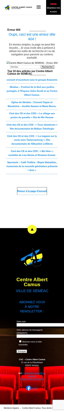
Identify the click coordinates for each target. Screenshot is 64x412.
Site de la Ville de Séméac (32, 379)
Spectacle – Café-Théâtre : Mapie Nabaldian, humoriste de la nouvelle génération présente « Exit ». (32, 166)
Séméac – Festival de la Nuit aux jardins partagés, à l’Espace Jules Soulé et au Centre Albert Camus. (32, 91)
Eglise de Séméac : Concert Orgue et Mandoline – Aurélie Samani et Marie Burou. (32, 104)
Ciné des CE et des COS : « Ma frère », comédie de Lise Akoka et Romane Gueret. (32, 153)
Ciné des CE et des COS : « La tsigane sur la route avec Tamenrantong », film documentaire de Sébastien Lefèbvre (32, 140)
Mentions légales (11, 408)
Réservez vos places (53, 10)
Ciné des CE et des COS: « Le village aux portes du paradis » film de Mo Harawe (32, 115)
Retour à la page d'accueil (32, 191)
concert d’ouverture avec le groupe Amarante (32, 79)
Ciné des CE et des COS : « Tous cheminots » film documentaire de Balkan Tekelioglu (32, 126)
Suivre (35, 388)
